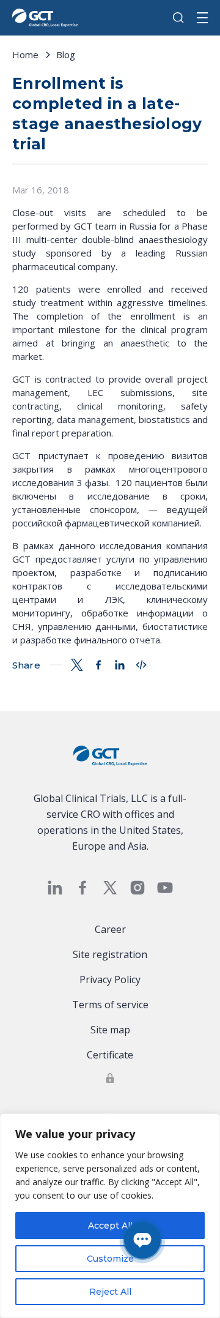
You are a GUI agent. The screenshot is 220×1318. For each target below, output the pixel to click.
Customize (110, 1258)
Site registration (110, 954)
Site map (110, 1029)
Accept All (110, 1225)
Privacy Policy (110, 979)
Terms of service (110, 1004)
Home (25, 54)
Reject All (110, 1291)
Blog (65, 54)
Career (110, 929)
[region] (110, 1216)
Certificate (110, 1055)
